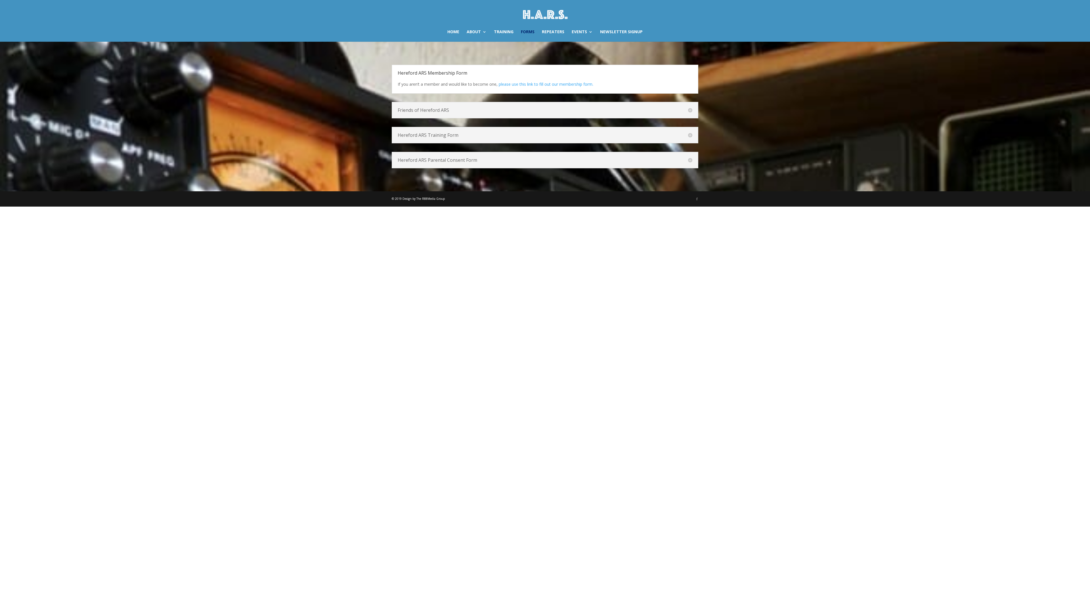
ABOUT (474, 32)
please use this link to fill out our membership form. (546, 84)
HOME (453, 32)
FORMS (527, 32)
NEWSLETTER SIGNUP (621, 32)
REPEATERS (553, 32)
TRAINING (503, 32)
